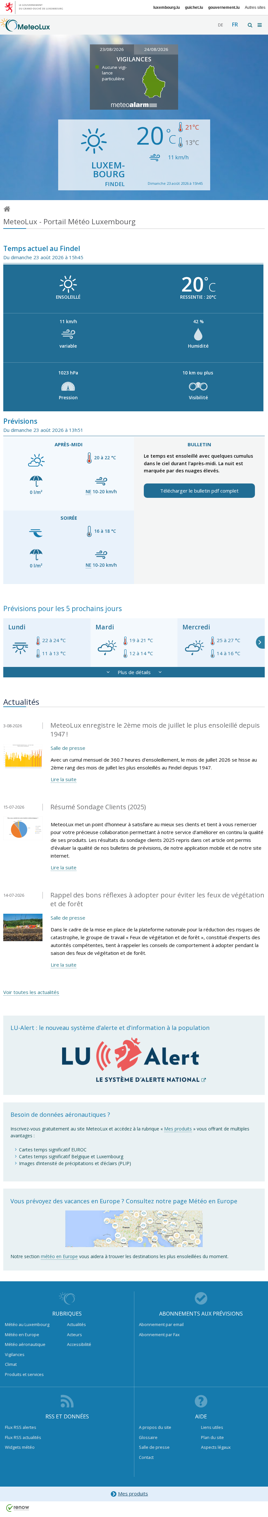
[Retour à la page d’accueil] (25, 28)
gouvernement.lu (224, 7)
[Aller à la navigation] (260, 25)
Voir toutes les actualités (31, 992)
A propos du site (155, 1427)
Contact (146, 1457)
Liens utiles (212, 1427)
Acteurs (74, 1334)
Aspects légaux (216, 1447)
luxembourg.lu (166, 7)
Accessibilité (79, 1344)
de (220, 25)
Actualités (76, 1324)
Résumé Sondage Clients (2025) (98, 806)
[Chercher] (250, 25)
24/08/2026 (156, 49)
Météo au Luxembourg (27, 1324)
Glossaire (148, 1437)
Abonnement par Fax (159, 1334)
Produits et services (24, 1374)
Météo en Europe (22, 1334)
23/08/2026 (112, 49)
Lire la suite (63, 779)
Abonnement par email (161, 1324)
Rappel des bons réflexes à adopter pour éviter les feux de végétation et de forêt (157, 899)
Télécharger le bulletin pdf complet (199, 490)
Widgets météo (20, 1447)
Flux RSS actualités (23, 1437)
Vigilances (15, 1354)
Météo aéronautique (25, 1344)
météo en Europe (59, 1256)
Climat (11, 1364)
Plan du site (212, 1437)
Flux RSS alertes (20, 1427)
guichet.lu (194, 7)
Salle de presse (68, 748)
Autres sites (255, 7)
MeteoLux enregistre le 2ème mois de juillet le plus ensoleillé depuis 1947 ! (155, 729)
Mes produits (178, 1129)
